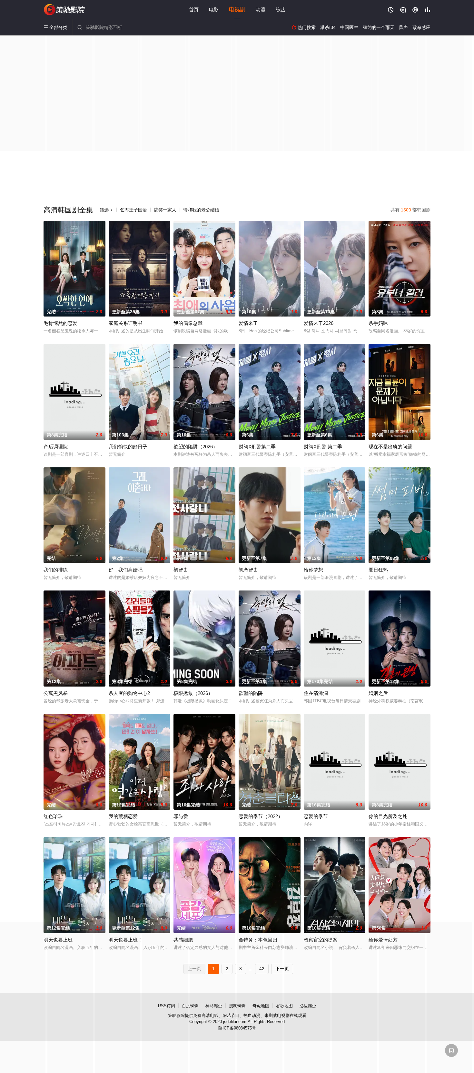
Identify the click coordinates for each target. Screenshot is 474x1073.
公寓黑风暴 (56, 693)
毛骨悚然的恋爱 (60, 323)
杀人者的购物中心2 (129, 693)
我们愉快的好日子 (128, 446)
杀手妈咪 (378, 323)
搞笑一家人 (165, 209)
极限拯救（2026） (193, 693)
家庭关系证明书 (126, 323)
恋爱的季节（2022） (261, 816)
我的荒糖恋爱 (123, 816)
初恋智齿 (248, 569)
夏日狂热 (378, 569)
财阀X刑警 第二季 (323, 446)
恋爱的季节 (316, 816)
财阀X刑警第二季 (257, 446)
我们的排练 (56, 569)
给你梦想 (313, 569)
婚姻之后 (378, 693)
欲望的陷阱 (251, 693)
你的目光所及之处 (388, 816)
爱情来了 (248, 323)
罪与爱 (180, 816)
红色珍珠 (53, 816)
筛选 (106, 209)
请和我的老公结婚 (201, 209)
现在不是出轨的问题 (390, 446)
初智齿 (180, 569)
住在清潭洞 (316, 693)
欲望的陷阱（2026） (195, 446)
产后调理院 (56, 446)
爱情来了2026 (318, 323)
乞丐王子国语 (133, 209)
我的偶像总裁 (187, 323)
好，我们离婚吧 (126, 569)
